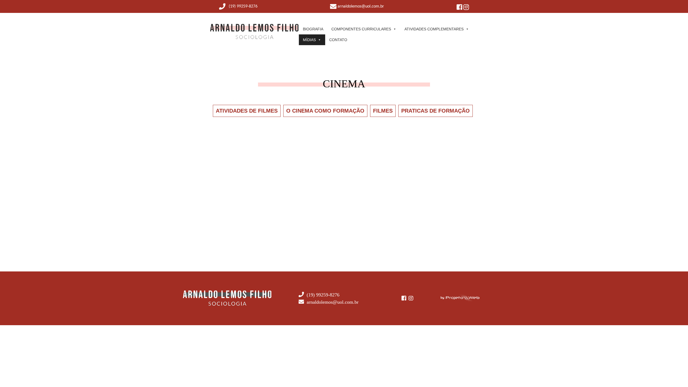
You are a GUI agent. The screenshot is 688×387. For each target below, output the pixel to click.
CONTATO (338, 40)
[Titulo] (254, 38)
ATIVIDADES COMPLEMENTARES (434, 29)
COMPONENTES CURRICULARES (361, 29)
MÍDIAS (309, 40)
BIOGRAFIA (313, 29)
